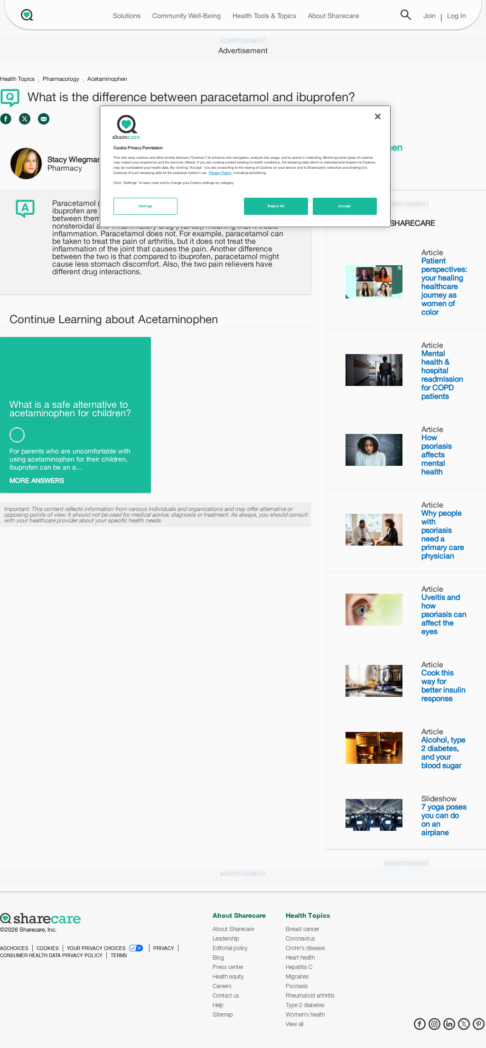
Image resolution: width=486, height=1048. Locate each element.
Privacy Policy (220, 173)
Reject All (276, 206)
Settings (146, 206)
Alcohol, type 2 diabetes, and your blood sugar (443, 752)
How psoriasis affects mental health (436, 454)
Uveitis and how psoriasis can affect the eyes (444, 614)
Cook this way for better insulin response (443, 685)
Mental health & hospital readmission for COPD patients (442, 374)
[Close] (377, 116)
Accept (344, 206)
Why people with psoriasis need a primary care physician (442, 534)
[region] (245, 166)
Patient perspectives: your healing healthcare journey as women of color (444, 286)
